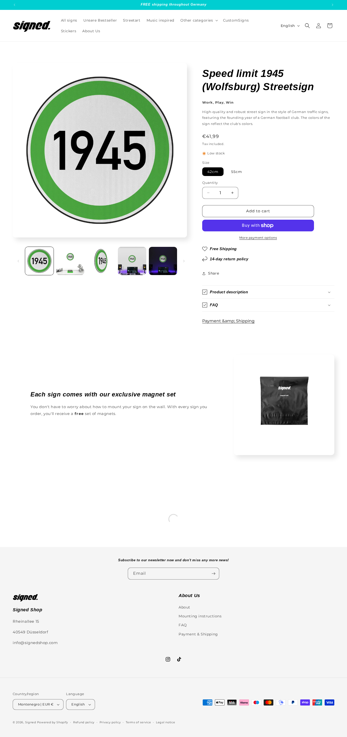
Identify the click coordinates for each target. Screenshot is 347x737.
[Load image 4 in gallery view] (132, 261)
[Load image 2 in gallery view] (70, 261)
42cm (212, 171)
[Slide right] (184, 261)
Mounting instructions (200, 616)
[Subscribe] (213, 574)
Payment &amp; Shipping (228, 320)
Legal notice (165, 722)
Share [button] (213, 273)
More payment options (258, 237)
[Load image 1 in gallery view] (39, 261)
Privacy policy (110, 722)
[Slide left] (18, 261)
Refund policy (83, 722)
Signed (30, 722)
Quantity (210, 183)
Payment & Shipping (198, 634)
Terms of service (138, 722)
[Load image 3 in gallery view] (101, 261)
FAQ (183, 625)
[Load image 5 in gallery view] (163, 261)
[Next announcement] (332, 5)
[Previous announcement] (14, 5)
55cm (236, 171)
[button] (198, 20)
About (184, 607)
